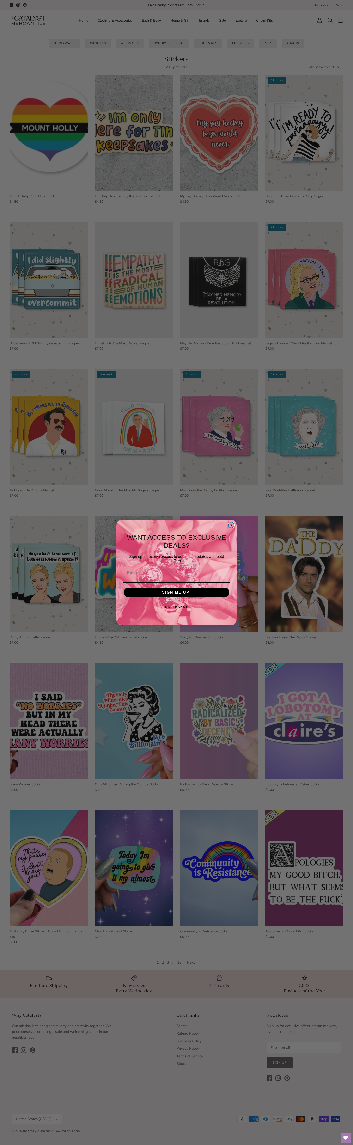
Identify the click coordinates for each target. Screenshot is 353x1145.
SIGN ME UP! (176, 592)
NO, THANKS (176, 606)
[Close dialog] (231, 525)
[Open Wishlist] (346, 1138)
